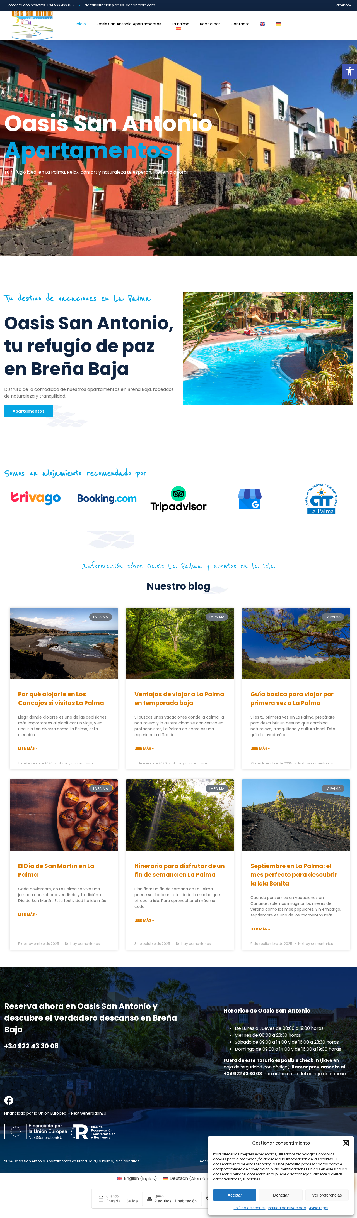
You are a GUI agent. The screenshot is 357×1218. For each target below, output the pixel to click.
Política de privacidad (287, 1207)
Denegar (281, 1195)
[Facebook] (8, 1100)
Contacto (240, 24)
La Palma (180, 24)
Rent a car (210, 24)
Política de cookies (250, 1207)
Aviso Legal (318, 1207)
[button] (349, 71)
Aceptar (235, 1195)
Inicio (81, 24)
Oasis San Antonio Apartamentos (129, 24)
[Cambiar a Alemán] (278, 24)
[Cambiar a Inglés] (263, 24)
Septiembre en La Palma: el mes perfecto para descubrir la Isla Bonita (293, 875)
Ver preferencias (327, 1195)
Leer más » (28, 748)
